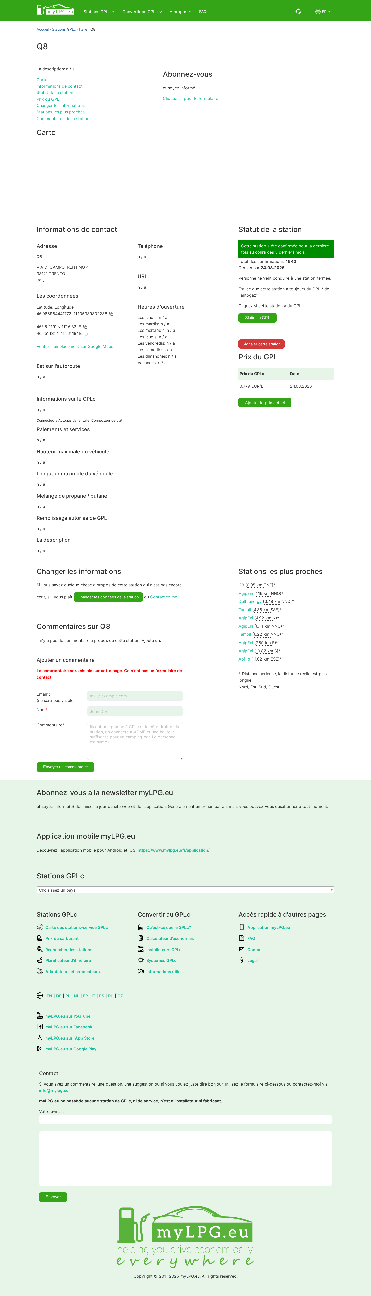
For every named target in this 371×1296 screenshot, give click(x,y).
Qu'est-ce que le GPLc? (168, 927)
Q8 (241, 584)
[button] (111, 314)
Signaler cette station (262, 344)
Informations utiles (164, 971)
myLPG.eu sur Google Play (70, 1048)
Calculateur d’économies (170, 938)
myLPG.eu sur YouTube (67, 1016)
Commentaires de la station (63, 118)
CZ (120, 995)
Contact (255, 949)
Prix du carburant (62, 938)
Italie (83, 29)
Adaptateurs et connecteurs (72, 971)
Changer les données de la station (108, 597)
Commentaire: (51, 724)
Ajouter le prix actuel (265, 402)
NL (76, 995)
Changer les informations (61, 105)
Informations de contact (60, 86)
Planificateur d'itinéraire (68, 960)
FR (85, 995)
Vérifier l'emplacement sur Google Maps (75, 346)
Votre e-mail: (51, 1111)
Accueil (43, 29)
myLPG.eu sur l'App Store (69, 1038)
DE (59, 995)
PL (67, 995)
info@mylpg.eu (54, 1090)
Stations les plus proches (61, 111)
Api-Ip (244, 659)
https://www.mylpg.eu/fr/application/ (174, 850)
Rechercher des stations (68, 949)
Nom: (43, 709)
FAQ (203, 11)
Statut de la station (55, 92)
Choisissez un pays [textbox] (57, 890)
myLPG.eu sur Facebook (68, 1026)
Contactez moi (164, 596)
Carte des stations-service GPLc (76, 927)
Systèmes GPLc (161, 960)
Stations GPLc (64, 29)
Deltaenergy (250, 601)
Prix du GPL (48, 99)
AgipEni (245, 593)
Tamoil (244, 609)
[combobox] (185, 889)
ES (101, 995)
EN (49, 995)
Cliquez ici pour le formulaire (190, 98)
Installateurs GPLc (163, 949)
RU (111, 995)
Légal (252, 960)
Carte (42, 79)
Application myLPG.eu (268, 927)
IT (93, 995)
